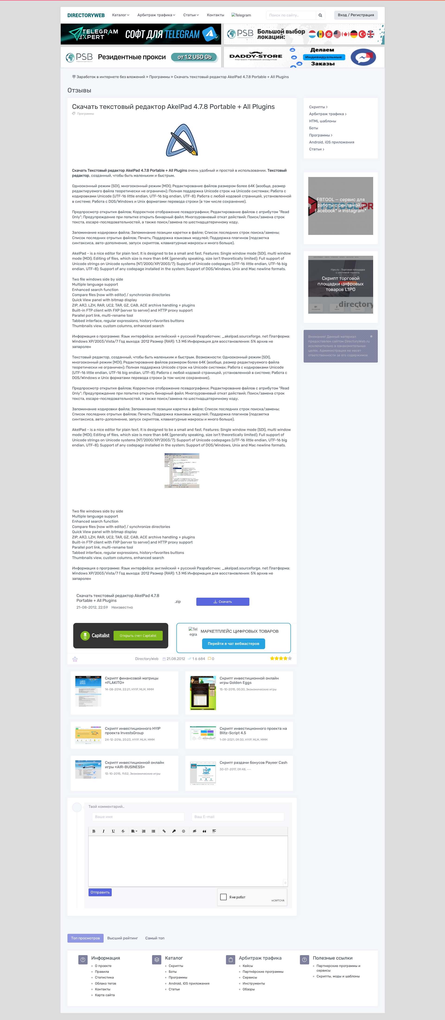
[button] (93, 831)
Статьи (174, 989)
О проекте (103, 966)
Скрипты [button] (317, 107)
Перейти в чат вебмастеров (233, 644)
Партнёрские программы (263, 972)
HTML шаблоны (322, 121)
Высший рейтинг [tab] (122, 938)
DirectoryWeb (147, 659)
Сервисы (250, 977)
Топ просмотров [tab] (85, 938)
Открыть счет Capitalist (138, 635)
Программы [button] (319, 135)
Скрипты (176, 966)
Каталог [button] (119, 15)
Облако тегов (105, 983)
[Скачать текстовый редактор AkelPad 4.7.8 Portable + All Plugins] (75, 659)
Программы (85, 113)
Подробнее (341, 206)
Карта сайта (105, 995)
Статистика (104, 977)
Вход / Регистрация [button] (356, 15)
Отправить (100, 892)
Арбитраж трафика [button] (154, 15)
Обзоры (249, 989)
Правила (102, 972)
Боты (313, 128)
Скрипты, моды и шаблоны (338, 976)
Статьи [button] (189, 15)
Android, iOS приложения (331, 142)
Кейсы (248, 966)
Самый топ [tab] (154, 938)
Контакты (215, 15)
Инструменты (254, 983)
